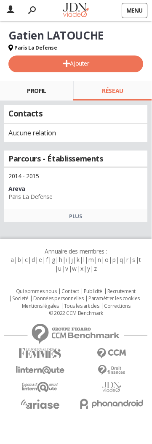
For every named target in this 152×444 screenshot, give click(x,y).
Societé (20, 298)
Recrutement (121, 291)
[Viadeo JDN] (111, 387)
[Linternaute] (40, 370)
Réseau (112, 91)
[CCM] (111, 353)
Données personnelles (58, 298)
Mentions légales (40, 306)
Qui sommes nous (36, 291)
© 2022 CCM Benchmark (76, 313)
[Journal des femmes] (40, 353)
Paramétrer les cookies (114, 298)
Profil (36, 91)
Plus (75, 216)
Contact (70, 291)
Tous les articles (81, 306)
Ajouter (79, 63)
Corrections (117, 306)
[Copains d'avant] (40, 387)
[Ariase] (40, 404)
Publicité (93, 291)
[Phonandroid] (111, 404)
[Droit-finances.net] (111, 370)
